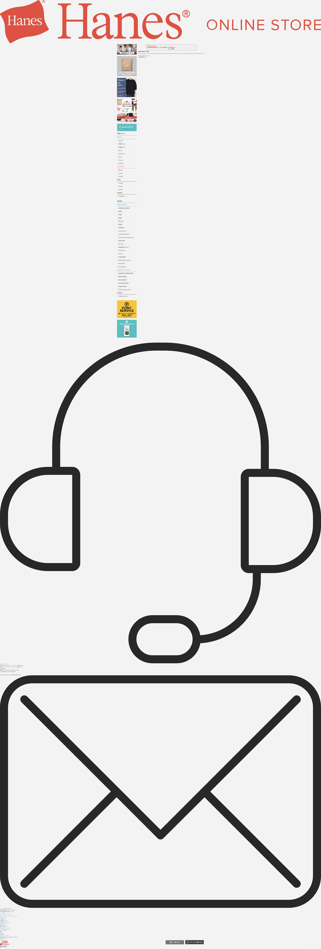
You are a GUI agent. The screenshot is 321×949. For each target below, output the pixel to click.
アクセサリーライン (123, 296)
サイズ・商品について (5, 929)
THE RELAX (121, 227)
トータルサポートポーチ (124, 234)
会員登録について (4, 920)
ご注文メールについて (5, 928)
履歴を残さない (143, 57)
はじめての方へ (3, 917)
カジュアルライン (123, 266)
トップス (121, 173)
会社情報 (2, 934)
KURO (120, 214)
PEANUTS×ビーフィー (124, 247)
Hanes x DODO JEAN (123, 283)
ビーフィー (121, 243)
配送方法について (4, 925)
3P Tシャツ (121, 221)
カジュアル (121, 163)
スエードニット (122, 250)
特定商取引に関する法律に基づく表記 (8, 937)
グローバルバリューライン (125, 260)
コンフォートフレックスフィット (126, 237)
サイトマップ (3, 940)
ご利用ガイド (3, 919)
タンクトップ (122, 153)
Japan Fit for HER (123, 286)
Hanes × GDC (122, 240)
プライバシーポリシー (5, 935)
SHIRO (120, 211)
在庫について (3, 931)
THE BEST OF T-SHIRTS (124, 208)
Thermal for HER (122, 279)
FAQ (1, 932)
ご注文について (3, 923)
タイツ (120, 156)
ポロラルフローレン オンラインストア (8, 916)
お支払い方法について (5, 922)
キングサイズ (122, 263)
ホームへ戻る (171, 49)
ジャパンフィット (123, 230)
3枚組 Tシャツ (122, 143)
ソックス (121, 160)
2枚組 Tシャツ (122, 147)
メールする (2, 913)
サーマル (121, 253)
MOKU (120, 217)
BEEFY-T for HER (122, 276)
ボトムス (121, 140)
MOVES (120, 224)
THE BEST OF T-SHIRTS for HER (126, 273)
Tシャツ (120, 150)
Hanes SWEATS (122, 256)
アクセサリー (122, 196)
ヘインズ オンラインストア (6, 914)
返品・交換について (4, 926)
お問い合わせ (3, 938)
